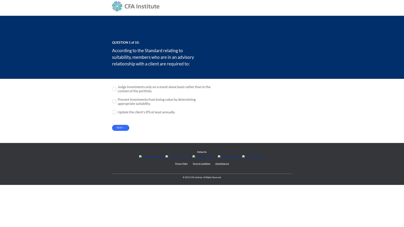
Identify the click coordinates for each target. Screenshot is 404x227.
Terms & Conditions (201, 164)
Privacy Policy (181, 164)
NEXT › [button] (121, 128)
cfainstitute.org (222, 164)
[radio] (163, 89)
